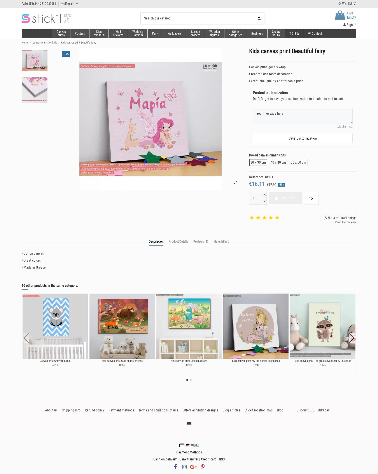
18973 (122, 365)
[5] (277, 218)
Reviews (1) (200, 241)
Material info (221, 241)
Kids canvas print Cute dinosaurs (189, 360)
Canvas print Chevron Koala (55, 360)
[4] (270, 218)
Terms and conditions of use (158, 410)
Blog (280, 410)
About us (51, 410)
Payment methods (121, 410)
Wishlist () (348, 3)
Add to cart (289, 198)
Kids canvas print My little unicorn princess (256, 360)
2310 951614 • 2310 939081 (39, 4)
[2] (258, 218)
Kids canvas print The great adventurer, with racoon (322, 360)
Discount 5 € (305, 410)
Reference (256, 177)
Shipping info (71, 410)
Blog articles (231, 410)
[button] (235, 33)
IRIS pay (324, 410)
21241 (256, 365)
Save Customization (303, 138)
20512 (323, 365)
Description (156, 241)
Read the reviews (345, 222)
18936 (189, 365)
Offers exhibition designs (200, 410)
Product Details (178, 241)
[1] (251, 218)
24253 (55, 365)
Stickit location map (259, 410)
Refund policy (94, 410)
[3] (264, 218)
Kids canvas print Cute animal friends (122, 360)
